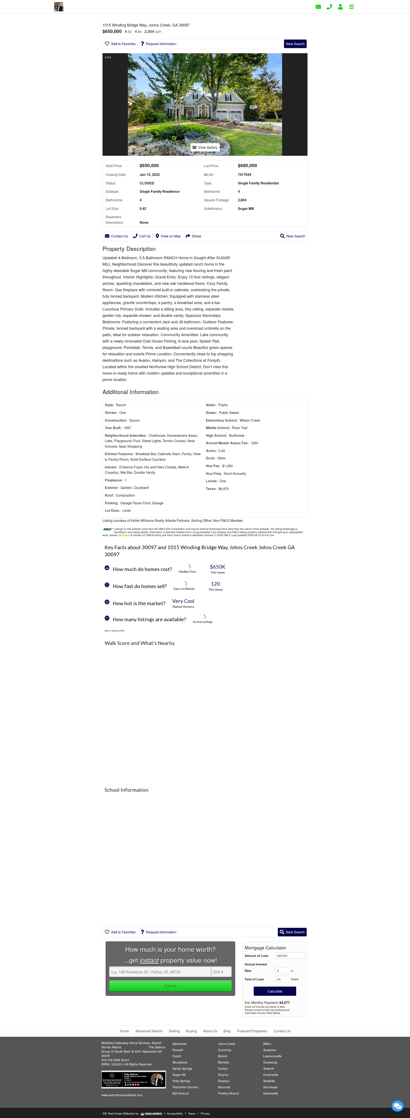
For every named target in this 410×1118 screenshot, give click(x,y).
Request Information (161, 43)
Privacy (205, 1113)
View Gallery (208, 147)
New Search (295, 43)
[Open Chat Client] (398, 1106)
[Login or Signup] (340, 6)
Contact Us (119, 236)
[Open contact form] (318, 6)
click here (124, 535)
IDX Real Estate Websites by (120, 1113)
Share (196, 236)
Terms (192, 1113)
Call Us (145, 236)
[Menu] (351, 6)
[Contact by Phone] (329, 6)
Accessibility (175, 1113)
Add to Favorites (123, 43)
